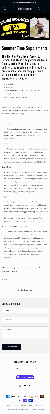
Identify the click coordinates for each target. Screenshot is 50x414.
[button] (5, 8)
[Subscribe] (36, 368)
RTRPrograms (16, 405)
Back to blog (26, 290)
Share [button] (6, 279)
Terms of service (24, 409)
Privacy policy (12, 409)
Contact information (38, 409)
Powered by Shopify (26, 405)
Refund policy (39, 405)
